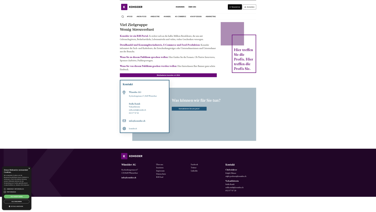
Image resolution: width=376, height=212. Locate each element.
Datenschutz (161, 174)
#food (129, 16)
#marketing (211, 16)
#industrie (155, 16)
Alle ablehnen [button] (17, 201)
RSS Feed (159, 177)
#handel (167, 16)
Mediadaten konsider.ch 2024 (168, 75)
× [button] (29, 168)
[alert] (16, 188)
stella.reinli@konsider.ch (234, 187)
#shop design (196, 16)
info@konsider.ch (137, 120)
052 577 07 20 (230, 190)
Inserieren (180, 7)
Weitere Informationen (22, 185)
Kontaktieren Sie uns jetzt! (189, 109)
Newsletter (236, 7)
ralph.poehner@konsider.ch (235, 176)
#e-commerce (180, 16)
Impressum (160, 170)
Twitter (193, 167)
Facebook (194, 164)
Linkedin (194, 170)
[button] (16, 206)
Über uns (192, 7)
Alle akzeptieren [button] (17, 196)
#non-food (141, 16)
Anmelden (250, 7)
